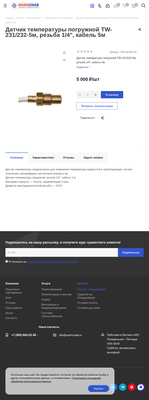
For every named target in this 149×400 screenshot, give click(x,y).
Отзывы (10, 302)
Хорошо (98, 388)
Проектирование (51, 289)
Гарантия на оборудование (86, 296)
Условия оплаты (87, 302)
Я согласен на (43, 261)
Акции (9, 312)
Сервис (46, 299)
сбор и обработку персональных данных (52, 261)
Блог (8, 297)
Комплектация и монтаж (56, 294)
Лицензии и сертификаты (13, 291)
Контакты (11, 317)
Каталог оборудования (91, 289)
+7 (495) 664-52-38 (23, 335)
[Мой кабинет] (108, 5)
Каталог (82, 283)
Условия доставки (88, 307)
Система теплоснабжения (51, 314)
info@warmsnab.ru (70, 335)
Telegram (122, 387)
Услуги (45, 283)
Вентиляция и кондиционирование (53, 306)
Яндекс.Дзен (131, 387)
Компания (12, 283)
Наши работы (14, 307)
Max (140, 387)
